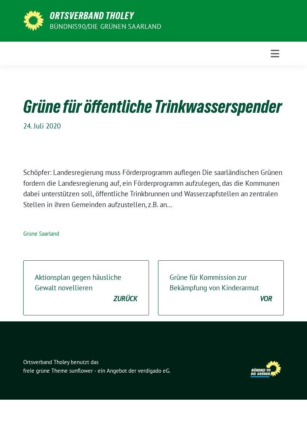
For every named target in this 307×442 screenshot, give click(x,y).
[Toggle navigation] (275, 53)
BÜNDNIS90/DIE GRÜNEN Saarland (105, 26)
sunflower (81, 370)
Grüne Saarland (41, 233)
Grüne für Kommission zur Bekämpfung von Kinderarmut (221, 288)
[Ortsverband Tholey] (33, 19)
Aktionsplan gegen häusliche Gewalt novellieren (86, 288)
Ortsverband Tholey (92, 15)
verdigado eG (153, 370)
